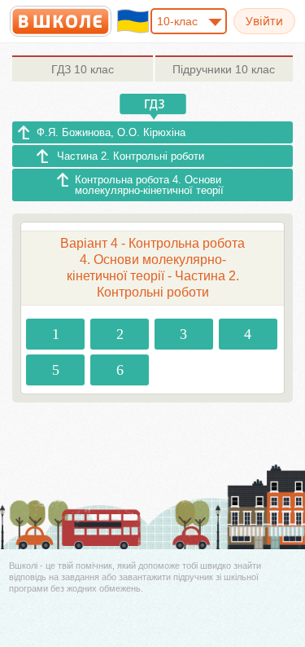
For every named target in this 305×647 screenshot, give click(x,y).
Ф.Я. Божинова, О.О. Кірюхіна (111, 132)
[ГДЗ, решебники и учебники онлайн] (60, 21)
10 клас (82, 69)
